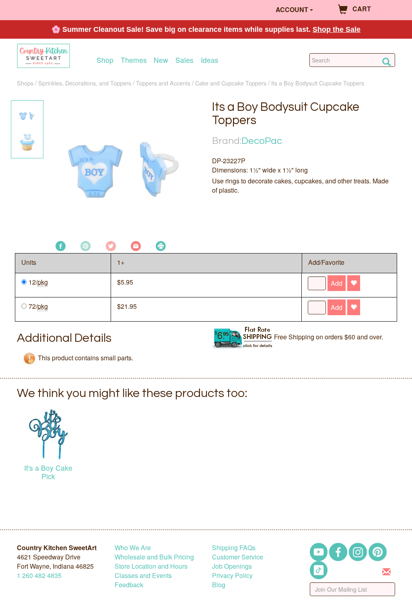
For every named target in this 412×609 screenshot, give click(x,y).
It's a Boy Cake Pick (48, 472)
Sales (184, 60)
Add (336, 283)
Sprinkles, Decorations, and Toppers (84, 83)
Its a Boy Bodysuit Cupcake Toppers (317, 83)
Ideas (209, 60)
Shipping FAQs (233, 547)
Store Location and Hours (151, 566)
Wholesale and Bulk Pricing (154, 556)
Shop (105, 60)
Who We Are (133, 547)
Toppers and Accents (163, 83)
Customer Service (237, 556)
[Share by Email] (136, 245)
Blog (218, 584)
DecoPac (261, 141)
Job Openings (232, 566)
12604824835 (39, 575)
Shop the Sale (336, 29)
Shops (25, 83)
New (161, 60)
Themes (134, 60)
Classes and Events (143, 575)
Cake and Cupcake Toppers (230, 83)
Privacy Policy (232, 575)
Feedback (129, 584)
